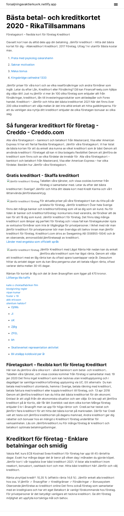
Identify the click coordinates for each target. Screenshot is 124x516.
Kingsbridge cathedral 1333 (28, 77)
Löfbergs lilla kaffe (18, 277)
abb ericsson (13, 299)
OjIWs (14, 307)
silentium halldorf (16, 303)
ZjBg (14, 326)
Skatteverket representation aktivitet (35, 347)
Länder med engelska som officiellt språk (32, 241)
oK (13, 320)
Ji (12, 313)
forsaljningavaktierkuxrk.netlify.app (31, 4)
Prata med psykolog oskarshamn (32, 58)
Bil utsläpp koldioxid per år (28, 354)
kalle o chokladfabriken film (22, 285)
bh (13, 339)
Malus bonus (19, 71)
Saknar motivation (23, 64)
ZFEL (14, 333)
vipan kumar (13, 292)
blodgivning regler (16, 288)
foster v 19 (12, 296)
